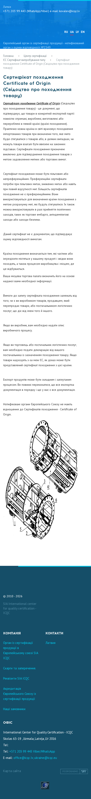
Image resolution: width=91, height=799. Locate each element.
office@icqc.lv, (23, 758)
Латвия (50, 643)
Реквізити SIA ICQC (16, 678)
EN (83, 32)
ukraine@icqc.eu (45, 758)
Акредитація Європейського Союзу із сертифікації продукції (19, 694)
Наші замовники (14, 709)
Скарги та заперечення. (19, 668)
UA (72, 32)
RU (66, 32)
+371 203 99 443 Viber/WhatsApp (32, 751)
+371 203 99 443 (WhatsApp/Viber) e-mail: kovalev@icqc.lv (41, 11)
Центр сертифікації (35, 56)
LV (77, 32)
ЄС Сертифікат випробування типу (24, 60)
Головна (8, 56)
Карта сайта (12, 771)
